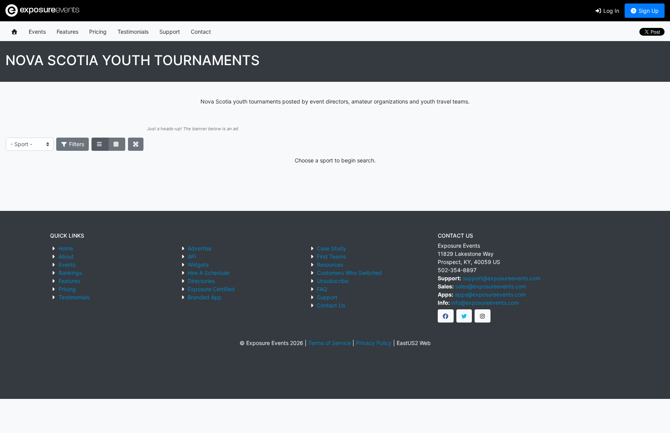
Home (66, 248)
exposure (48, 10)
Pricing (98, 31)
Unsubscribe (333, 281)
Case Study (331, 248)
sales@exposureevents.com (490, 286)
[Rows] (100, 144)
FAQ (322, 289)
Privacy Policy (374, 343)
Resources (330, 264)
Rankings (70, 272)
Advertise (200, 248)
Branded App (204, 297)
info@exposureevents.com (485, 302)
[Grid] (116, 144)
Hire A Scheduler (209, 272)
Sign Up (648, 10)
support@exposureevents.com (501, 278)
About (66, 256)
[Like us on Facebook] (446, 316)
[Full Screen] (136, 144)
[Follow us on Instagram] (482, 316)
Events (37, 31)
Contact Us (331, 305)
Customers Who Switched (349, 272)
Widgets (198, 264)
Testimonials (133, 31)
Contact (201, 31)
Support (169, 31)
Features (67, 31)
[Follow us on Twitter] (464, 316)
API (192, 256)
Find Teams (331, 256)
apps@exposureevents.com (490, 294)
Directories (201, 281)
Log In (610, 10)
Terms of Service (329, 343)
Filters (75, 144)
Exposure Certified (211, 289)
